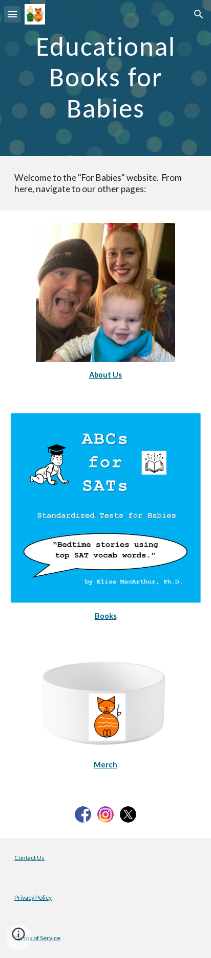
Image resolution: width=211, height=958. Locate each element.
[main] (105, 78)
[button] (12, 14)
